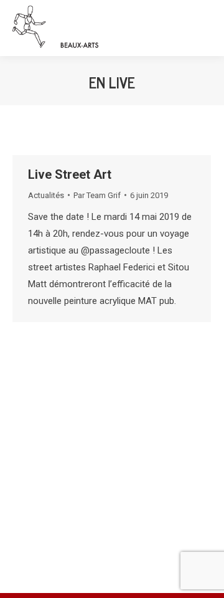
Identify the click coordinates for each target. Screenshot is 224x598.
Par (97, 195)
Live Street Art (69, 174)
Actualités (46, 195)
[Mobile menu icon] (203, 28)
